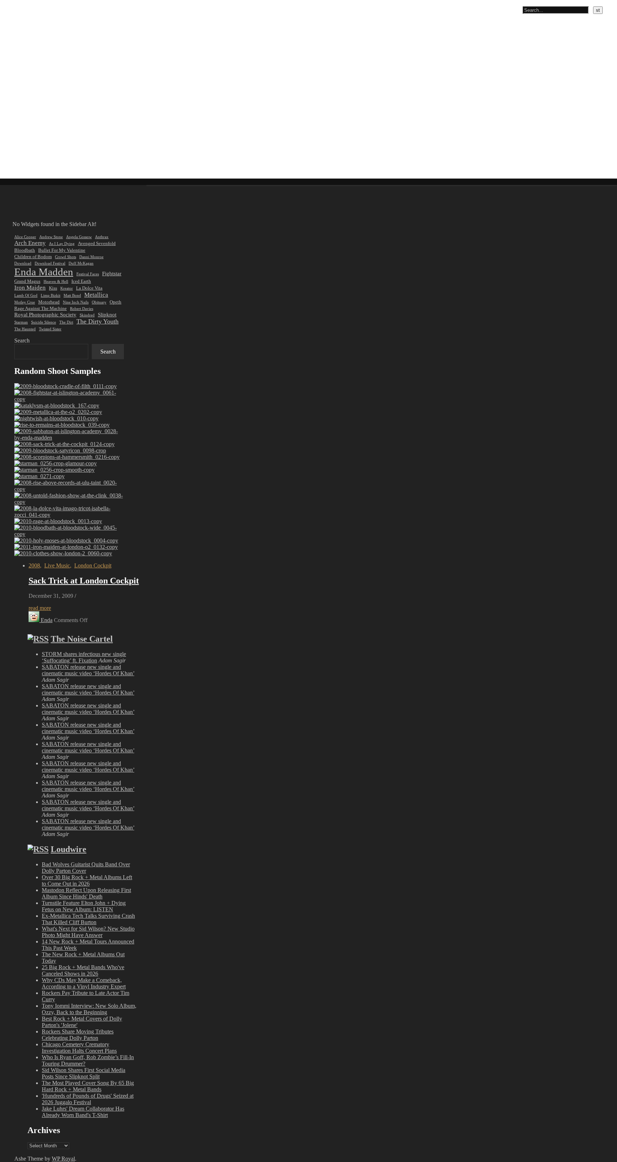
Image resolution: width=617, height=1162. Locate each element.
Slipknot (107, 314)
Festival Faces (87, 274)
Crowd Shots (65, 257)
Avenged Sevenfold (97, 243)
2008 (34, 565)
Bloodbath (24, 250)
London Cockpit (92, 565)
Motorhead (49, 302)
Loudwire (68, 849)
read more (40, 608)
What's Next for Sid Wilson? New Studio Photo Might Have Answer (88, 932)
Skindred (87, 315)
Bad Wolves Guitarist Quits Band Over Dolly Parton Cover (86, 867)
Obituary (99, 302)
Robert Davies (81, 309)
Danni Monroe (91, 257)
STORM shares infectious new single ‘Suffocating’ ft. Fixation (84, 657)
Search (22, 340)
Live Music (57, 565)
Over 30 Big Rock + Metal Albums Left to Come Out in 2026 (87, 880)
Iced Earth (81, 281)
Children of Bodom (33, 256)
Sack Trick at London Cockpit (84, 580)
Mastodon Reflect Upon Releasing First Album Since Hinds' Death (86, 893)
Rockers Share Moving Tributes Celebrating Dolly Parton (78, 1034)
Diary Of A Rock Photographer (40, 4)
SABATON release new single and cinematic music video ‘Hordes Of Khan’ (88, 670)
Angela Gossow (79, 237)
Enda (46, 620)
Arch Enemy (30, 243)
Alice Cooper (25, 237)
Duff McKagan (81, 263)
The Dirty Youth (97, 321)
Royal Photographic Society (45, 314)
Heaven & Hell (56, 282)
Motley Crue (24, 302)
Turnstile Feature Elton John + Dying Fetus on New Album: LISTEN (84, 906)
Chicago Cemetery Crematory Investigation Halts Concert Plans (79, 1047)
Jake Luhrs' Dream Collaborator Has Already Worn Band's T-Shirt (83, 1112)
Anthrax (102, 237)
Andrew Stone (51, 237)
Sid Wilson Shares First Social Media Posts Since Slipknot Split (83, 1073)
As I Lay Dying (62, 244)
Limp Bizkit (50, 295)
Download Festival (50, 263)
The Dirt (66, 322)
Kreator (66, 288)
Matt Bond (72, 295)
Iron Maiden (30, 287)
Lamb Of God (25, 295)
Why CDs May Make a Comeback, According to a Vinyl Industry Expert (84, 983)
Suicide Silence (43, 322)
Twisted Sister (50, 329)
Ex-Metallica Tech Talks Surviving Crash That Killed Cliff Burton (88, 919)
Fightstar (111, 273)
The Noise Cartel (82, 638)
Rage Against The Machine (40, 308)
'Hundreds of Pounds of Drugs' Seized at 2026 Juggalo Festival (88, 1099)
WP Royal (63, 1159)
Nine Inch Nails (76, 302)
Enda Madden (43, 271)
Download (22, 263)
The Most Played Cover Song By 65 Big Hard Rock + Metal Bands (88, 1086)
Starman (21, 322)
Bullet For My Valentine (61, 250)
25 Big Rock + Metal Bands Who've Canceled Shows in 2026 (83, 970)
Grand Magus (27, 281)
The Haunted (25, 329)
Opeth (115, 302)
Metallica (96, 294)
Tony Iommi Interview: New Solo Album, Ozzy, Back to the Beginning (89, 1009)
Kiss (53, 288)
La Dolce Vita (89, 288)
